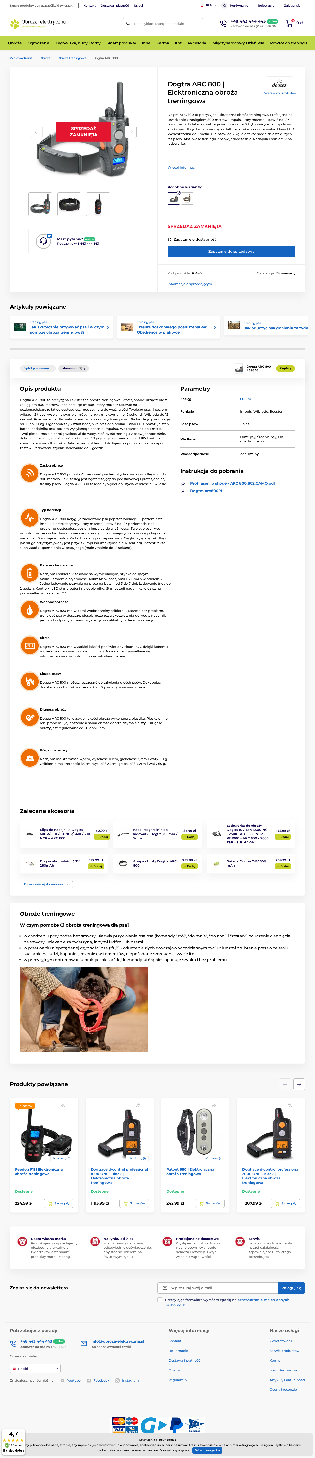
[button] (131, 132)
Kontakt (89, 5)
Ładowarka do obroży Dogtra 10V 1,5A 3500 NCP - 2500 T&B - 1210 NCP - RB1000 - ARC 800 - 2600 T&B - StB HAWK (248, 834)
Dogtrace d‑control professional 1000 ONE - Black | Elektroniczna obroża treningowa (119, 1176)
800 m (245, 399)
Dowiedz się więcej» (174, 1450)
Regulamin (178, 1380)
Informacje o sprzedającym (190, 284)
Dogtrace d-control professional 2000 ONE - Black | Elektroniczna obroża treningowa (270, 1176)
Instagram (130, 1380)
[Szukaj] (128, 23)
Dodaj (103, 837)
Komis (275, 1360)
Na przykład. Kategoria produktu (160, 24)
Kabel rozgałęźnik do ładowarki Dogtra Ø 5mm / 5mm (155, 834)
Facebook (101, 1380)
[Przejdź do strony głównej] (38, 24)
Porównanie (239, 5)
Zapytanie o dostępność (195, 239)
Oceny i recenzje (283, 1389)
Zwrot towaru (281, 1341)
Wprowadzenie (21, 58)
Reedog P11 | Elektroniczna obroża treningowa (39, 1171)
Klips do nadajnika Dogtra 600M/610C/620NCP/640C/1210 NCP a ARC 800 (65, 834)
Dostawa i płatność (115, 5)
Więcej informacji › (183, 167)
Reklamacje (178, 1351)
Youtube (74, 1380)
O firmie (175, 1370)
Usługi (138, 5)
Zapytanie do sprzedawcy (231, 251)
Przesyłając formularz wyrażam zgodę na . (227, 1302)
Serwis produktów (284, 1351)
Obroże (45, 58)
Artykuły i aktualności (287, 1380)
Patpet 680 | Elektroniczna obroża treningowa (190, 1171)
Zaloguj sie (292, 5)
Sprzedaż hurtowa (284, 1370)
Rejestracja (266, 5)
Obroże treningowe (72, 58)
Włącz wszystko (207, 1450)
